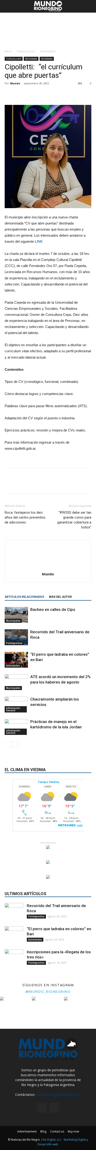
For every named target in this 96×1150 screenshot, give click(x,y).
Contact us (57, 1131)
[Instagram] (41, 1107)
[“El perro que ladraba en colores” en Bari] (16, 660)
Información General (13, 709)
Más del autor (60, 596)
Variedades (46, 58)
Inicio (8, 51)
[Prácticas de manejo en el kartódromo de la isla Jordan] (16, 727)
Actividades (47, 51)
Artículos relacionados (24, 596)
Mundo (15, 83)
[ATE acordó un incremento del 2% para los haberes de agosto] (16, 682)
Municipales (13, 620)
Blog (43, 1131)
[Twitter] (54, 1107)
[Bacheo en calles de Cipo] (16, 615)
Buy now (73, 1131)
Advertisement (27, 1131)
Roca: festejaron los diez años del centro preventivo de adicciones (25, 517)
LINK (39, 241)
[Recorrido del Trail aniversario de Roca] (16, 637)
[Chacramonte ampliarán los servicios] (16, 705)
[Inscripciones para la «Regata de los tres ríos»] (14, 958)
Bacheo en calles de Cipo (52, 609)
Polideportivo (14, 643)
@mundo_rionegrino (48, 991)
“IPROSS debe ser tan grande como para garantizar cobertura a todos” (74, 519)
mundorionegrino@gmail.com (58, 1094)
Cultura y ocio (26, 51)
